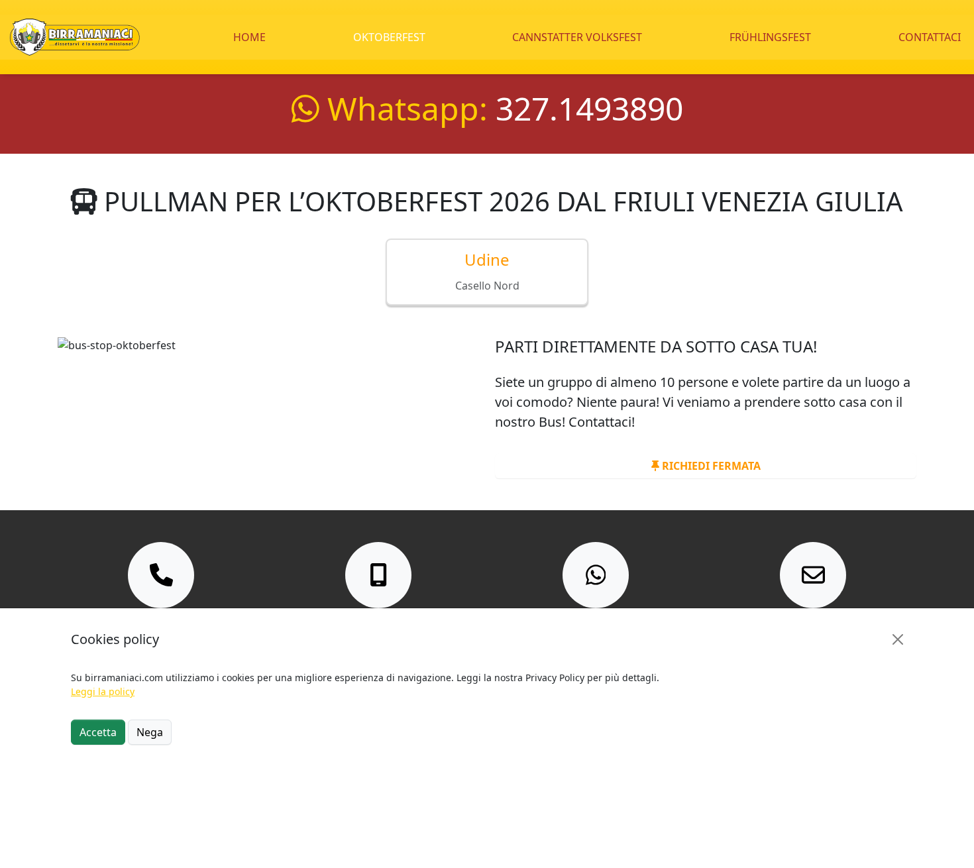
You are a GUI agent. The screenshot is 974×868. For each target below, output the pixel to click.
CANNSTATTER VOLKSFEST (577, 37)
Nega (149, 732)
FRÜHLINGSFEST (770, 37)
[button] (487, 272)
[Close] (897, 639)
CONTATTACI (929, 37)
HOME (249, 37)
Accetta (98, 732)
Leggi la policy (103, 691)
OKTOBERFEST (389, 37)
